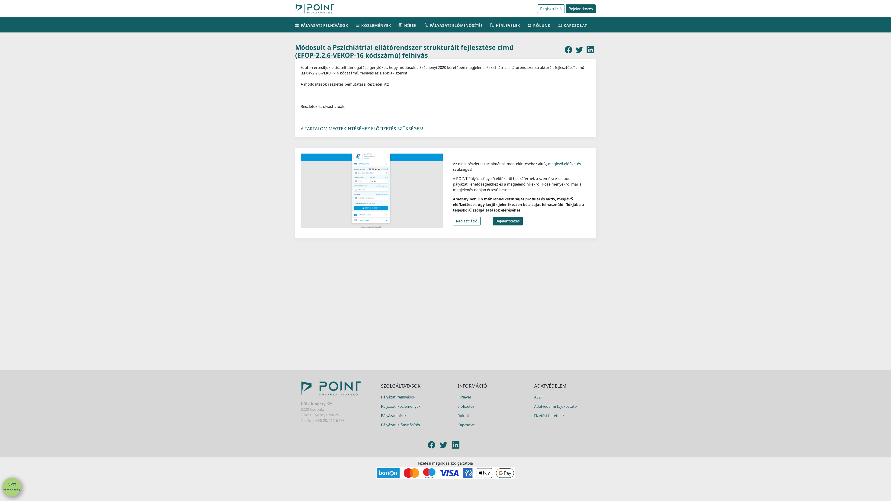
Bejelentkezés (581, 8)
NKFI (11, 487)
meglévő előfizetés (564, 163)
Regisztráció (551, 8)
